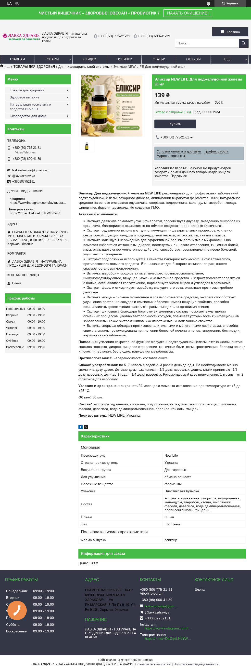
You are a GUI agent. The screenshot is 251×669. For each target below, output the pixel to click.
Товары (52, 59)
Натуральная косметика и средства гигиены (30, 106)
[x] (86, 428)
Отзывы (193, 59)
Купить (175, 124)
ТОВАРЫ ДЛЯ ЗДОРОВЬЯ (34, 66)
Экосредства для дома (28, 116)
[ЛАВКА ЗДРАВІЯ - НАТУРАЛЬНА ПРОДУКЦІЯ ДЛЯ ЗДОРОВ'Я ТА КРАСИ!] (21, 39)
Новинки (124, 59)
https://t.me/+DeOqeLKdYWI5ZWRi (35, 213)
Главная (17, 59)
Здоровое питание (24, 97)
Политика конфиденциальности (196, 664)
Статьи (159, 59)
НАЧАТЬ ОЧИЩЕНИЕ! (187, 13)
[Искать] (244, 43)
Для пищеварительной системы (84, 66)
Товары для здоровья (27, 90)
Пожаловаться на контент (153, 664)
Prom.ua (147, 660)
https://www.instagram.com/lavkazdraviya (38, 203)
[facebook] (80, 428)
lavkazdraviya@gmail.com (31, 170)
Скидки (89, 59)
